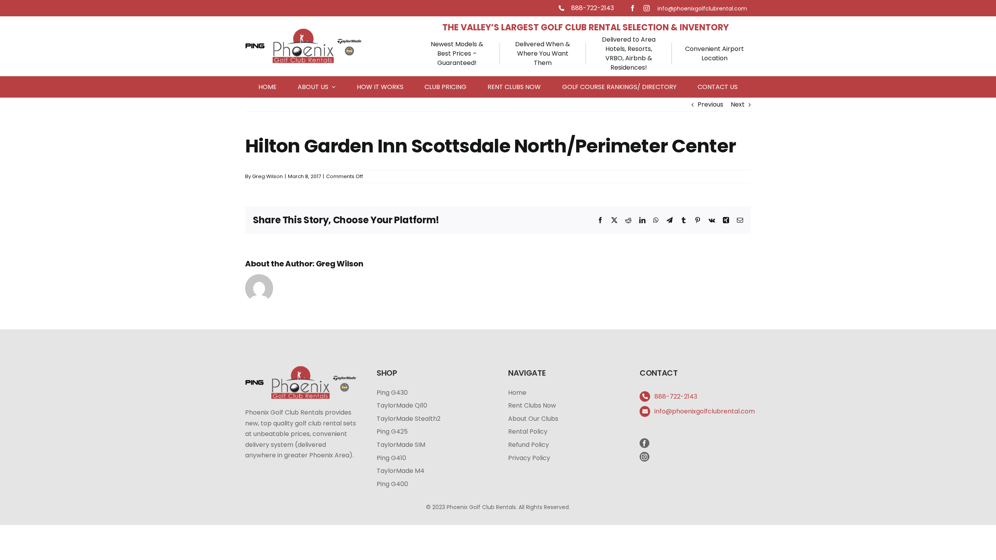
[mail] (702, 8)
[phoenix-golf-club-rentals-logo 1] (303, 29)
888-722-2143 (592, 8)
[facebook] (633, 8)
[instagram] (647, 8)
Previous (710, 104)
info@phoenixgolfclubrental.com (704, 411)
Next (738, 104)
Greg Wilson (267, 176)
